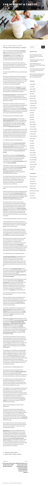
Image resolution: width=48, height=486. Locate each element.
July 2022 (32, 169)
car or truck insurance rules (20, 320)
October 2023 (33, 133)
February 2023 (33, 152)
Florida (11, 318)
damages (18, 87)
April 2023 (32, 147)
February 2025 (33, 96)
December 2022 (33, 157)
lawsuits (12, 314)
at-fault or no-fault (12, 354)
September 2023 (33, 136)
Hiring (6, 454)
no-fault (21, 324)
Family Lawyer (33, 181)
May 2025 (32, 93)
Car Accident (32, 178)
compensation (6, 55)
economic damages (21, 88)
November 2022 (33, 159)
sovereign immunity (18, 193)
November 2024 (33, 103)
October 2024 (33, 105)
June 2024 (32, 114)
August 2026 (32, 84)
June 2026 (32, 86)
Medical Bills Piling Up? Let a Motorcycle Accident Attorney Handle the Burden (37, 65)
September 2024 (33, 107)
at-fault (23, 311)
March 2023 (32, 150)
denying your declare (13, 126)
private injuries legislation (10, 256)
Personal (19, 454)
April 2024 (32, 119)
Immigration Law (33, 183)
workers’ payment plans (19, 143)
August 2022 (32, 166)
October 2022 (33, 162)
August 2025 (32, 91)
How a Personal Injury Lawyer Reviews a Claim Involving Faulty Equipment (36, 56)
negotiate (12, 289)
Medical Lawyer (33, 188)
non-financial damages (17, 161)
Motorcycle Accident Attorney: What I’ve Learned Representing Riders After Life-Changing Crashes (37, 75)
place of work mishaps (8, 146)
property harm (20, 301)
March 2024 (32, 122)
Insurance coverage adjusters (10, 118)
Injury (10, 454)
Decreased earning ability (9, 94)
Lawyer (14, 454)
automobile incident (7, 171)
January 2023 (32, 155)
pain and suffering (12, 162)
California (5, 311)
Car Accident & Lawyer (20, 4)
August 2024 (32, 110)
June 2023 (32, 143)
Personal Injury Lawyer (11, 452)
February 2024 (33, 124)
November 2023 (33, 131)
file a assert (20, 244)
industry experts (20, 271)
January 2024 (32, 126)
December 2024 (33, 100)
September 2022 (33, 164)
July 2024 (32, 112)
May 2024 (32, 117)
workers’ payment (20, 155)
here (9, 342)
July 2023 (32, 140)
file (16, 167)
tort (22, 196)
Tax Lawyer (32, 195)
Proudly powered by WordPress (15, 483)
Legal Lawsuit (32, 186)
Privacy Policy (5, 483)
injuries (7, 233)
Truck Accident (33, 197)
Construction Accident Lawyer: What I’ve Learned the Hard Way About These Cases (37, 70)
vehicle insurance (7, 309)
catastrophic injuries (17, 268)
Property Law (32, 193)
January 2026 (32, 89)
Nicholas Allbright (17, 45)
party (19, 55)
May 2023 (32, 145)
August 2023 (32, 138)
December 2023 (33, 129)
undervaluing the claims (8, 120)
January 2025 (32, 98)
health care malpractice (20, 371)
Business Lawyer (33, 176)
